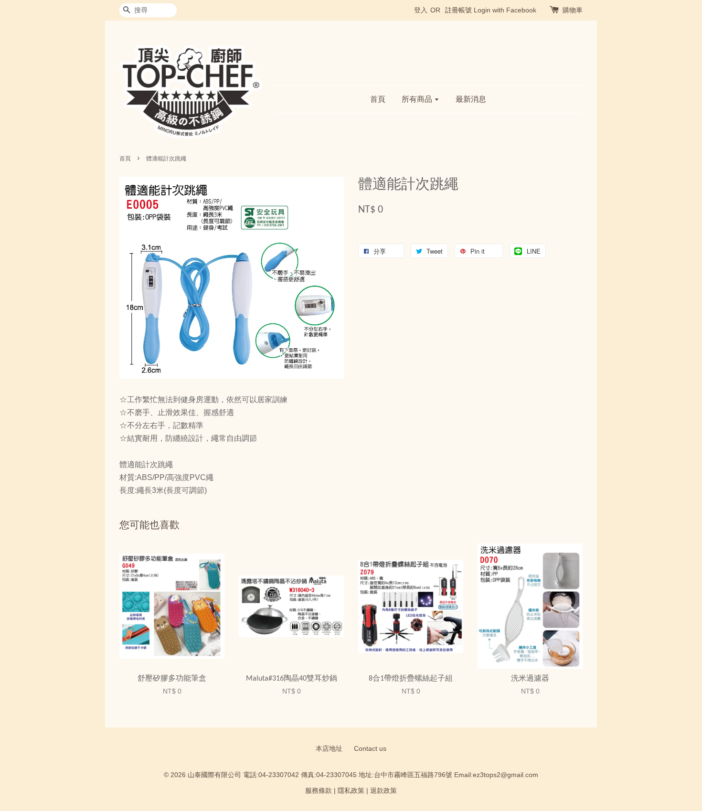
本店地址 (329, 748)
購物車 (573, 10)
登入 (420, 10)
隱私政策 (351, 790)
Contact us (370, 748)
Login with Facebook (505, 10)
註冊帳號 (458, 10)
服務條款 (318, 790)
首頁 (377, 99)
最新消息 (471, 99)
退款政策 (383, 790)
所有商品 (418, 99)
